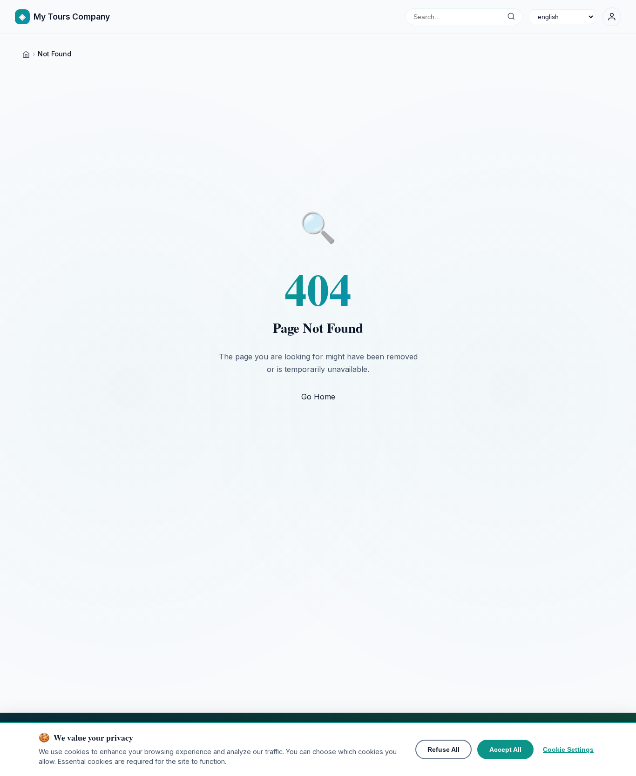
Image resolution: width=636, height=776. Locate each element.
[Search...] (511, 17)
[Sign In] (611, 16)
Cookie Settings (568, 749)
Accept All (505, 749)
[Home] (26, 53)
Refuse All (443, 749)
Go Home (318, 396)
